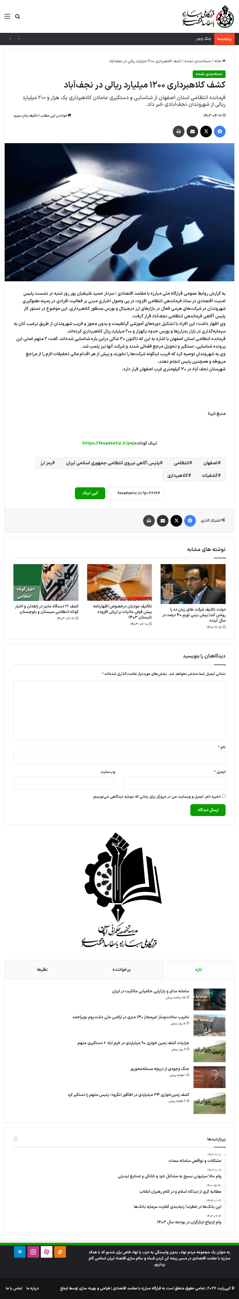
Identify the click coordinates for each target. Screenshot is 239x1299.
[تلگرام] (20, 1252)
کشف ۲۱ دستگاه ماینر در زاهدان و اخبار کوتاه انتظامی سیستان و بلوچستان (46, 609)
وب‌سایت (108, 772)
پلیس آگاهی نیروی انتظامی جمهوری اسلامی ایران (113, 463)
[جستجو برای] (17, 18)
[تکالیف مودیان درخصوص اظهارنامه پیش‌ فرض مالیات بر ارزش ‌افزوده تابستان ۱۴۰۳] (119, 582)
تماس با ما (14, 1288)
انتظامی (181, 463)
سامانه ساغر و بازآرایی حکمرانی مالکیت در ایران (150, 991)
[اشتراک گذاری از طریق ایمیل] (192, 131)
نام (222, 747)
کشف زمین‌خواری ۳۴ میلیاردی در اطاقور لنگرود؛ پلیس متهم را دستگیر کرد (128, 1095)
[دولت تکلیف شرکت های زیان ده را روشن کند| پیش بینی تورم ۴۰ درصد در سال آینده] (193, 584)
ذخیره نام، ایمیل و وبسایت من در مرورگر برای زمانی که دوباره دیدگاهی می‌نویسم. (156, 797)
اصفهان (210, 463)
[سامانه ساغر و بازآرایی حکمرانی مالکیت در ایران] (210, 999)
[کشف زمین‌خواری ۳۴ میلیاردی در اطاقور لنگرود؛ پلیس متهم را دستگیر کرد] (210, 1103)
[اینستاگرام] (33, 1252)
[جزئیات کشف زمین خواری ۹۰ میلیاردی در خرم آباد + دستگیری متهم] (210, 1051)
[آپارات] (46, 1252)
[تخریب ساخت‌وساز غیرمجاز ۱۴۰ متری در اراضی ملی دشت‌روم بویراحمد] (210, 1025)
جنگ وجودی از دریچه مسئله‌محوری (183, 39)
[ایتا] (60, 1252)
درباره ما (32, 1288)
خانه (218, 61)
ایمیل (220, 772)
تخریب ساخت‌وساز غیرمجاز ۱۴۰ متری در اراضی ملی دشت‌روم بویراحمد (130, 1017)
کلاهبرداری (177, 475)
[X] (206, 131)
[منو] (7, 18)
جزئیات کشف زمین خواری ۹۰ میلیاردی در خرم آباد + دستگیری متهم (133, 1043)
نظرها (42, 969)
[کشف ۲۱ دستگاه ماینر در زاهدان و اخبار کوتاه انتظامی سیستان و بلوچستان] (45, 582)
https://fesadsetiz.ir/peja (109, 443)
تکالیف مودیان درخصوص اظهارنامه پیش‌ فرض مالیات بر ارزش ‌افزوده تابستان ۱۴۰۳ (122, 612)
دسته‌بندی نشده (197, 61)
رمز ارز (46, 463)
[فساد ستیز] (207, 16)
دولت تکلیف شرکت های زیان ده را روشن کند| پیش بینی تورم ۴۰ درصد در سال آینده (194, 615)
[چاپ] (178, 131)
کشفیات (210, 475)
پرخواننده (122, 969)
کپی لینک (90, 493)
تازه (198, 969)
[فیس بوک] (220, 131)
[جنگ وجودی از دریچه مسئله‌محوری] (210, 1077)
